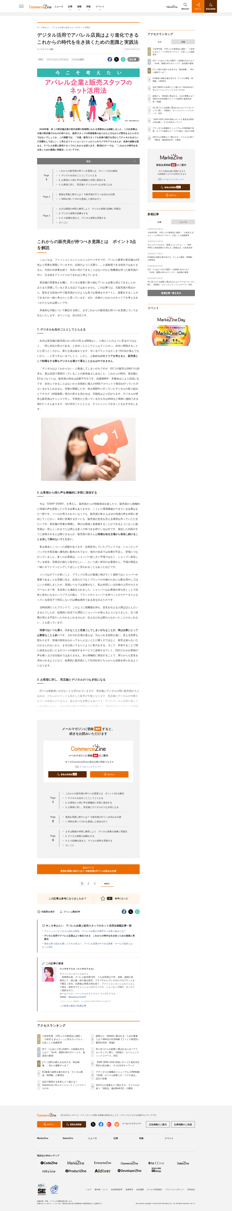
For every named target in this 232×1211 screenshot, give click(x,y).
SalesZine (68, 1138)
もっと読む (47, 946)
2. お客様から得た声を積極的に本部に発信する (82, 179)
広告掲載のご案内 (158, 1124)
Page (46, 196)
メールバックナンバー (90, 766)
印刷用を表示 (48, 911)
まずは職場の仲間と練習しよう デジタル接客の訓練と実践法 (90, 208)
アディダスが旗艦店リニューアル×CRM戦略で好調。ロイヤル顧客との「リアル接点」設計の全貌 (118, 1075)
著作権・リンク (101, 1189)
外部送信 (191, 1189)
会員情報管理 (116, 1189)
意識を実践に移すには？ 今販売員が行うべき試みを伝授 (87, 194)
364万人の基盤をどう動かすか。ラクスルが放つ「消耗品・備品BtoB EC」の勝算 (117, 1086)
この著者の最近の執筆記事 (73, 1005)
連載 (79, 6)
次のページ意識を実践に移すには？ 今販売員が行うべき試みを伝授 (88, 869)
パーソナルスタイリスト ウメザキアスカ (95, 993)
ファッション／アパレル (57, 59)
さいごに (63, 222)
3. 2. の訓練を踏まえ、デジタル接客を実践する (82, 217)
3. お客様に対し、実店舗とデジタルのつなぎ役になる (85, 184)
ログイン (111, 774)
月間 (183, 41)
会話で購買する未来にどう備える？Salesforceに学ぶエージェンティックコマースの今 (64, 1085)
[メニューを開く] (21, 6)
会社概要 (140, 1189)
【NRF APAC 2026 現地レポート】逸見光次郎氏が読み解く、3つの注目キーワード (118, 1063)
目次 (88, 161)
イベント (99, 6)
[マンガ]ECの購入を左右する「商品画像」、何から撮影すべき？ (61, 1063)
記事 (70, 6)
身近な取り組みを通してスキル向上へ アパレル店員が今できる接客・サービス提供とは (88, 943)
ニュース (58, 6)
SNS (41, 59)
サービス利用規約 (154, 1189)
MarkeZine (42, 1138)
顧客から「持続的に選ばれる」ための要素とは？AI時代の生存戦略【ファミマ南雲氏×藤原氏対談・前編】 (117, 1039)
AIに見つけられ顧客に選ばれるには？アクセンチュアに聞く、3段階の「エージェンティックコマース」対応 (117, 1052)
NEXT (106, 883)
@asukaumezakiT (77, 996)
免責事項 (129, 1189)
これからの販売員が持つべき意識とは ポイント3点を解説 (88, 170)
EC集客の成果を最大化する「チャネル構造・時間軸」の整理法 (62, 1073)
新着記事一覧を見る (171, 292)
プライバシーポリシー (174, 1189)
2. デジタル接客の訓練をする (73, 213)
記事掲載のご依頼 (183, 1124)
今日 (159, 41)
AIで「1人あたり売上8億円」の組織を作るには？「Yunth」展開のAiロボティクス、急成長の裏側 (63, 1052)
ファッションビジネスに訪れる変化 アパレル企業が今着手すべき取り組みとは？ (85, 931)
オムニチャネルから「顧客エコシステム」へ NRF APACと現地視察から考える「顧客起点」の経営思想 (170, 246)
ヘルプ (88, 1189)
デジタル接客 (78, 59)
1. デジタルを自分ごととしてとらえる (78, 175)
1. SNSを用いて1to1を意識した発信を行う (80, 198)
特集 (88, 6)
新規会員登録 (68, 774)
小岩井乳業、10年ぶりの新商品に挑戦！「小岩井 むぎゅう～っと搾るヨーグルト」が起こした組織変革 (63, 1039)
